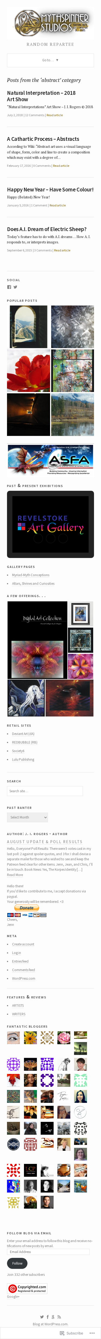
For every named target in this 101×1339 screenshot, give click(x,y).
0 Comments (41, 166)
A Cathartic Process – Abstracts (43, 138)
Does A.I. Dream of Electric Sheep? (46, 229)
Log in (16, 952)
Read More (15, 875)
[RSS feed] (59, 1317)
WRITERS (18, 1014)
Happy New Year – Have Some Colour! (50, 189)
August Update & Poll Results (45, 841)
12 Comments (34, 115)
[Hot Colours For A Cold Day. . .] (28, 370)
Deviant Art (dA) (23, 733)
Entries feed (20, 961)
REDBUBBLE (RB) (24, 742)
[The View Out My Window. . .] (72, 414)
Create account (23, 944)
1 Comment (39, 205)
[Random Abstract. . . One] (72, 370)
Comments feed (23, 970)
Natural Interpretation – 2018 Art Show (41, 96)
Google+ (13, 1296)
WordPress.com (23, 978)
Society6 (18, 751)
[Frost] (72, 326)
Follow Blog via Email (29, 1233)
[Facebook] (9, 287)
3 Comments (42, 250)
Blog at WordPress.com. (50, 1324)
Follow (17, 1263)
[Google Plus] (53, 1317)
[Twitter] (15, 287)
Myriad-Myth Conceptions (30, 575)
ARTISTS (18, 1005)
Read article (55, 115)
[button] (38, 538)
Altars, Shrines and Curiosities (33, 583)
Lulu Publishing (23, 759)
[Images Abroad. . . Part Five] (28, 326)
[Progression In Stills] (28, 414)
